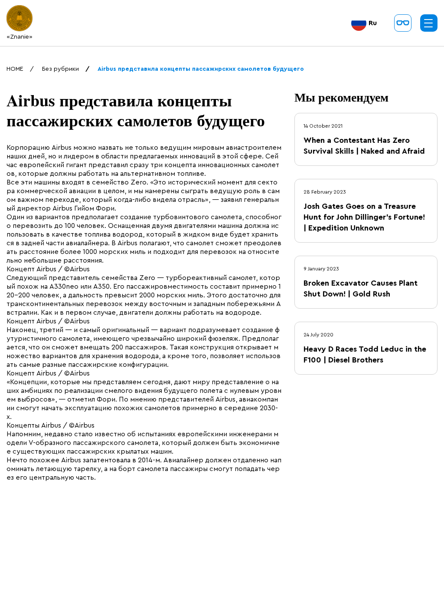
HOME (15, 69)
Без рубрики (60, 69)
